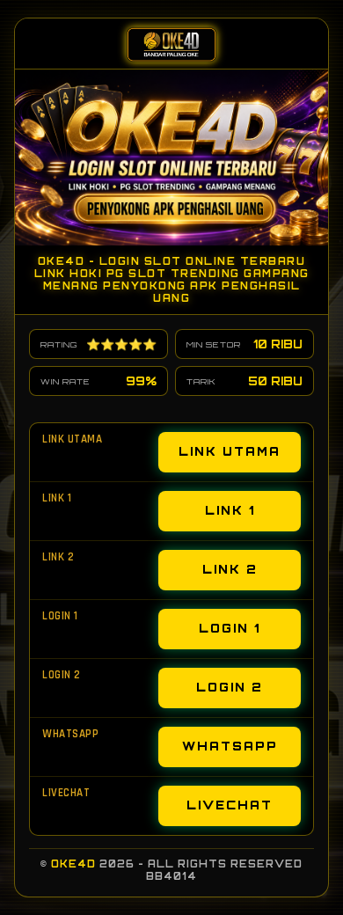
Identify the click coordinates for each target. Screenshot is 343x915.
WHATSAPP (230, 746)
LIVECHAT (229, 805)
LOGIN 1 (229, 628)
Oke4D (73, 864)
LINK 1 (230, 510)
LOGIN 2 (229, 687)
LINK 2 (230, 569)
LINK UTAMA (230, 451)
